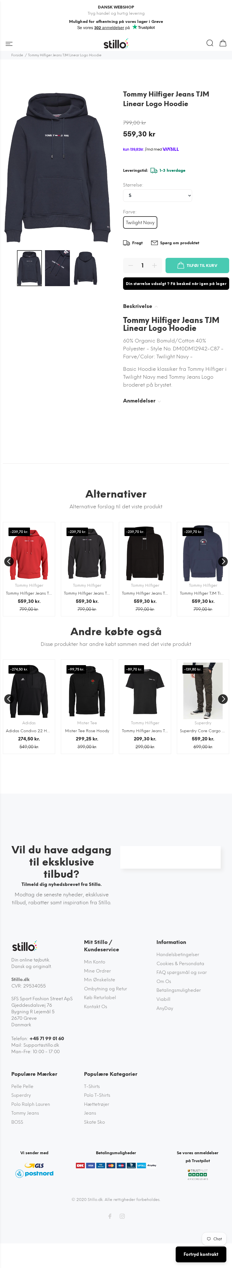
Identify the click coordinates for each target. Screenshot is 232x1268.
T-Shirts (92, 1086)
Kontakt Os (95, 1006)
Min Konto (94, 962)
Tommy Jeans (25, 1113)
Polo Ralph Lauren (30, 1104)
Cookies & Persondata (180, 963)
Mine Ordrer (97, 971)
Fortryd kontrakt (201, 1254)
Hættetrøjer (96, 1104)
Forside (17, 55)
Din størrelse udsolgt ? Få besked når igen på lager (176, 284)
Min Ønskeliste (99, 979)
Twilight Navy (140, 222)
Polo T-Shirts (97, 1095)
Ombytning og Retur (105, 988)
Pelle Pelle (22, 1086)
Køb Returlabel (100, 997)
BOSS (17, 1122)
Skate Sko (94, 1122)
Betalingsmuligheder (178, 990)
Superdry (21, 1095)
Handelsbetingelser (177, 954)
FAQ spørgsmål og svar (181, 972)
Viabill (163, 999)
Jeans (90, 1113)
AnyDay (164, 1008)
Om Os (163, 981)
